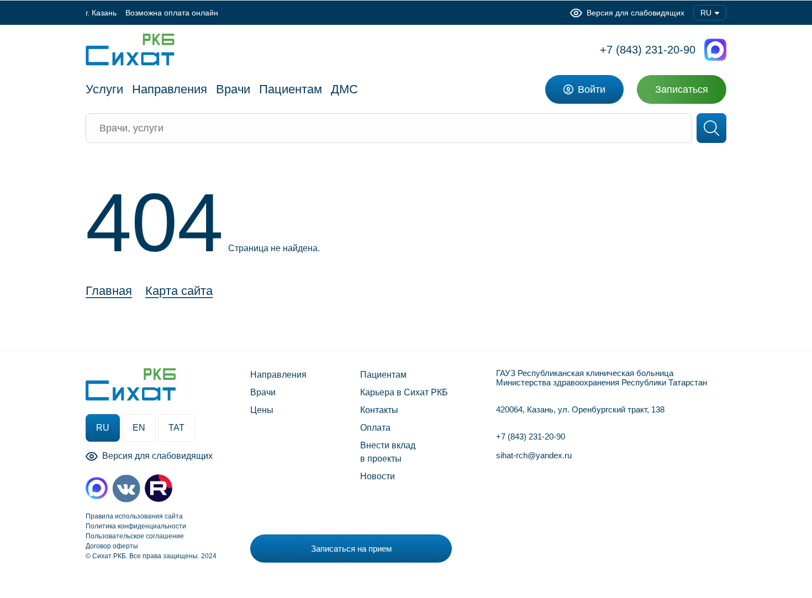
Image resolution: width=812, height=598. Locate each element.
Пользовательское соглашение (135, 536)
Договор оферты (112, 546)
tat (176, 427)
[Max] (715, 50)
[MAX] (97, 488)
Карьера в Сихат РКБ (404, 392)
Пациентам (383, 374)
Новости (377, 476)
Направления (278, 374)
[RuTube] (158, 488)
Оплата (375, 427)
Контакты (379, 410)
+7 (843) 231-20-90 (647, 50)
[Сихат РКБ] (130, 50)
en (139, 427)
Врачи (263, 392)
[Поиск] (711, 128)
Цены (261, 410)
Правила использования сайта (134, 516)
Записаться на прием (351, 548)
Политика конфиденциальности (136, 526)
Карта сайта (179, 291)
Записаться (681, 89)
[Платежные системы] (573, 546)
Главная (109, 291)
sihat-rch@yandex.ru (534, 455)
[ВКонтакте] (126, 488)
